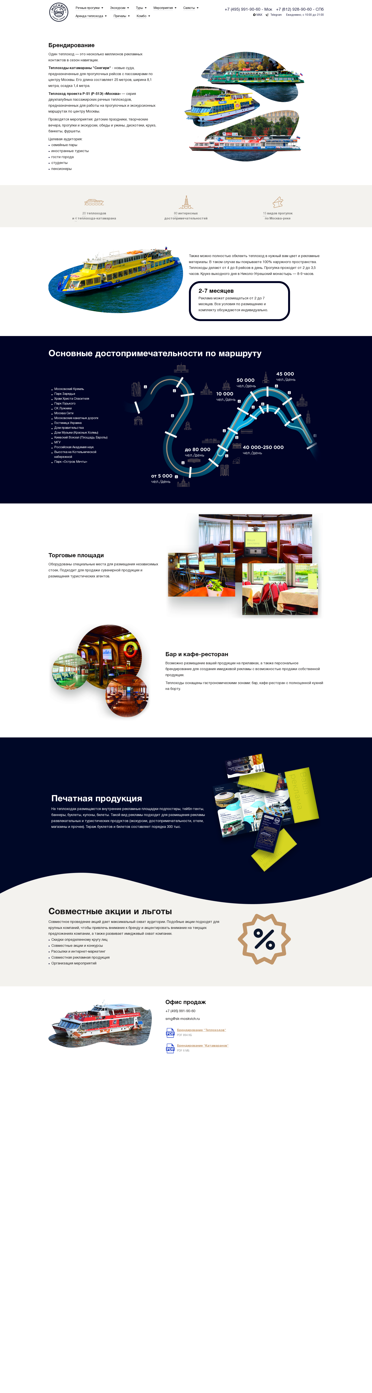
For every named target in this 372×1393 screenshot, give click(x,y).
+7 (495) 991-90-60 (180, 1011)
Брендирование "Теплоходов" (201, 1030)
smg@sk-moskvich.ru (182, 1019)
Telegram (276, 15)
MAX (259, 15)
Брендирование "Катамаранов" (203, 1046)
